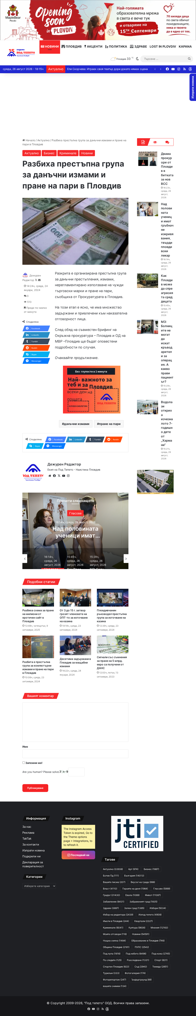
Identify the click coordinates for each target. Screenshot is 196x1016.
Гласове (161, 888)
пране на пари (110, 424)
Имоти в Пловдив (116, 921)
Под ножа (161, 953)
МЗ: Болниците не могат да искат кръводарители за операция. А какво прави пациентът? (167, 351)
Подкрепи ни (31, 856)
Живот (153, 895)
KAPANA (185, 46)
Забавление (113, 901)
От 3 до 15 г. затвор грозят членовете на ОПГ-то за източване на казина (74, 616)
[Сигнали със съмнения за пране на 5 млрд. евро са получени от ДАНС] (112, 644)
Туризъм (111, 973)
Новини (51, 46)
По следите (112, 960)
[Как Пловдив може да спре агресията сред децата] (147, 281)
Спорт (160, 960)
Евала (132, 895)
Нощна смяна (114, 940)
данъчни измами (76, 424)
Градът (111, 895)
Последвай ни (79, 855)
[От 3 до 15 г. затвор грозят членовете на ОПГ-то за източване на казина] (75, 598)
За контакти (30, 844)
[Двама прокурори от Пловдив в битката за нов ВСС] (147, 159)
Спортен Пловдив (116, 966)
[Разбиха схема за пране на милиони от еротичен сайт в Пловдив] (38, 598)
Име (25, 746)
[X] (59, 475)
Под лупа (111, 953)
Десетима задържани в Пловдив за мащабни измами (75, 662)
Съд (141, 966)
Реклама (28, 832)
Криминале (68, 153)
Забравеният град (143, 901)
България (134, 875)
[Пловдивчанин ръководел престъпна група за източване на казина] (112, 598)
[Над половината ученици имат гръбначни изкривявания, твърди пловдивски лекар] (147, 209)
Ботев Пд (111, 875)
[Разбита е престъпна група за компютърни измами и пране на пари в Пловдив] (38, 647)
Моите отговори (115, 934)
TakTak (26, 838)
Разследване (138, 960)
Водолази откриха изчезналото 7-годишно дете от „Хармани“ (167, 423)
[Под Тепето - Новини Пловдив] (21, 53)
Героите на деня (135, 888)
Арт (133, 869)
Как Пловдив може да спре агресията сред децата (75, 535)
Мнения (159, 927)
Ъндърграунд (141, 979)
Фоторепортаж (114, 979)
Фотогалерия (135, 973)
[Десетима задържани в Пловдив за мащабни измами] (75, 645)
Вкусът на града (143, 882)
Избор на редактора (75, 513)
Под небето (136, 953)
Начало (30, 140)
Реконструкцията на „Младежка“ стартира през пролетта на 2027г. (111, 69)
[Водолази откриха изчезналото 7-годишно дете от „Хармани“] (147, 407)
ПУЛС (142, 947)
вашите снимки (114, 986)
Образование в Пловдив (148, 940)
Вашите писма (114, 882)
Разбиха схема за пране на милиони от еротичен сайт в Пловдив (38, 616)
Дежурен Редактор (64, 464)
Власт (110, 888)
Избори (158, 908)
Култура (137, 927)
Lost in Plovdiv (163, 46)
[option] (75, 531)
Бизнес (49, 153)
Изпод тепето (150, 914)
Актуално (43, 140)
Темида (160, 966)
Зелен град (134, 908)
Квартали (143, 921)
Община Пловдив (116, 947)
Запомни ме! (33, 762)
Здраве (140, 46)
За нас (26, 826)
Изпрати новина (33, 850)
